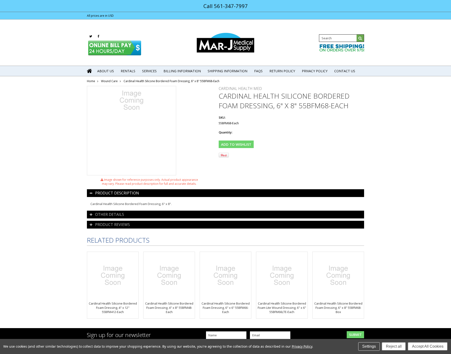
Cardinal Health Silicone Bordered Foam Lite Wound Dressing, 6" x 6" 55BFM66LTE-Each (282, 307)
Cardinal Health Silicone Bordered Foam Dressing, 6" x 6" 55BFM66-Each (226, 307)
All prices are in (100, 16)
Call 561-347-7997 (225, 5)
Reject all (394, 346)
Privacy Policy (302, 346)
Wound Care (109, 81)
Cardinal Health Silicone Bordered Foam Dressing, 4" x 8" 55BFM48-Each (169, 307)
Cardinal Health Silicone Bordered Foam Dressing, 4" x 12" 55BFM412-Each (113, 307)
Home (91, 81)
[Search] (360, 38)
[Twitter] (90, 36)
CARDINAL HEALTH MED (240, 88)
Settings (369, 346)
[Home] (90, 71)
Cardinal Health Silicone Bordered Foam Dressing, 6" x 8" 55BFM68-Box (338, 307)
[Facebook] (98, 36)
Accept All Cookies (427, 346)
